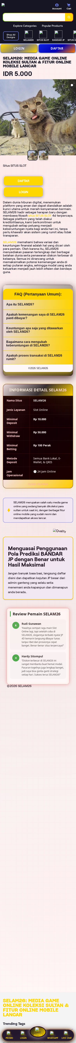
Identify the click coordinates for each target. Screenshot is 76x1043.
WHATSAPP (52, 1038)
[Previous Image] (3, 117)
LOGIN (19, 48)
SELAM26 (10, 242)
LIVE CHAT (67, 1038)
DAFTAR (57, 48)
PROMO (9, 1038)
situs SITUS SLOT (39, 215)
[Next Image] (73, 117)
